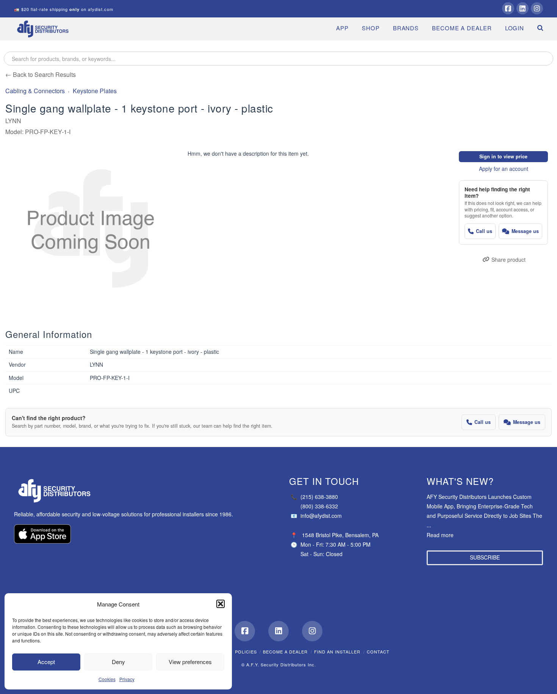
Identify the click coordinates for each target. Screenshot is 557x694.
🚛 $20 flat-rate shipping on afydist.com (63, 9)
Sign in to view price (503, 156)
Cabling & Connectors (35, 90)
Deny (118, 662)
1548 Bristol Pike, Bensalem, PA (340, 535)
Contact (378, 652)
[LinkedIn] (522, 8)
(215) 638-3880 (314, 496)
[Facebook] (508, 8)
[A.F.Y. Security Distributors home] (127, 491)
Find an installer (337, 652)
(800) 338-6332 (319, 506)
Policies (246, 652)
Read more (440, 535)
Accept (46, 662)
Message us (525, 231)
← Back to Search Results (40, 74)
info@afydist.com (316, 515)
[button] (220, 604)
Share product (508, 259)
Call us (484, 231)
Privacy (127, 679)
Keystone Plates (95, 90)
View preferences (190, 662)
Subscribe (485, 557)
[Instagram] (537, 8)
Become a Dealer (285, 652)
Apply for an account (503, 168)
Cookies (107, 679)
